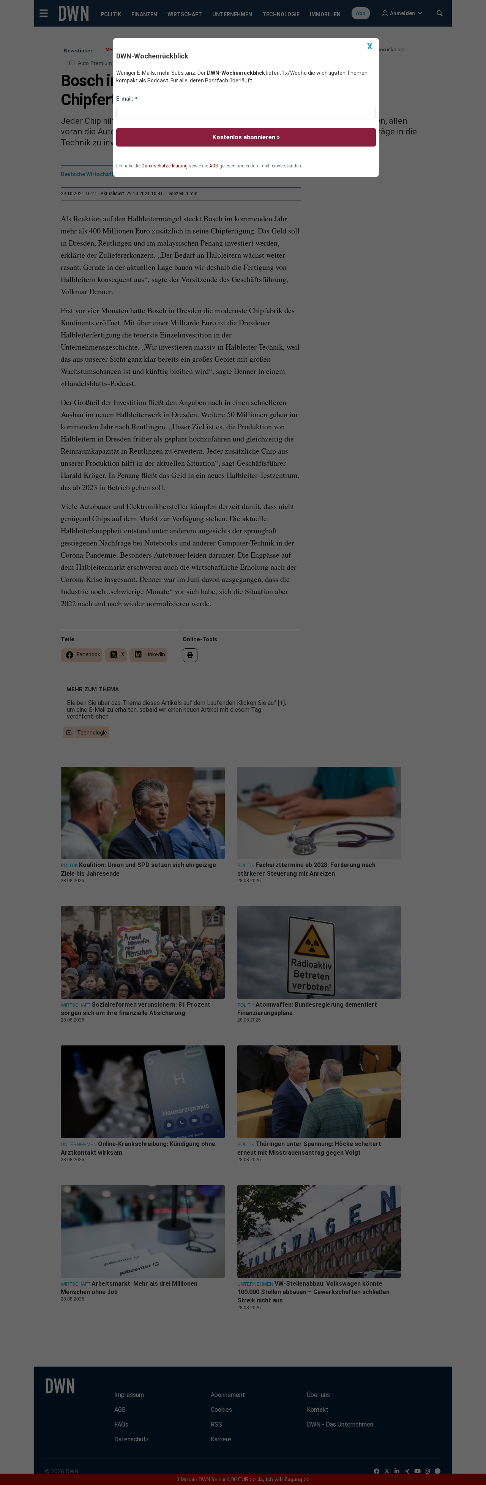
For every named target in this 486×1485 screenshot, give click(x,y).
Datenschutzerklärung (165, 166)
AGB (213, 166)
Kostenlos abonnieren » (246, 137)
